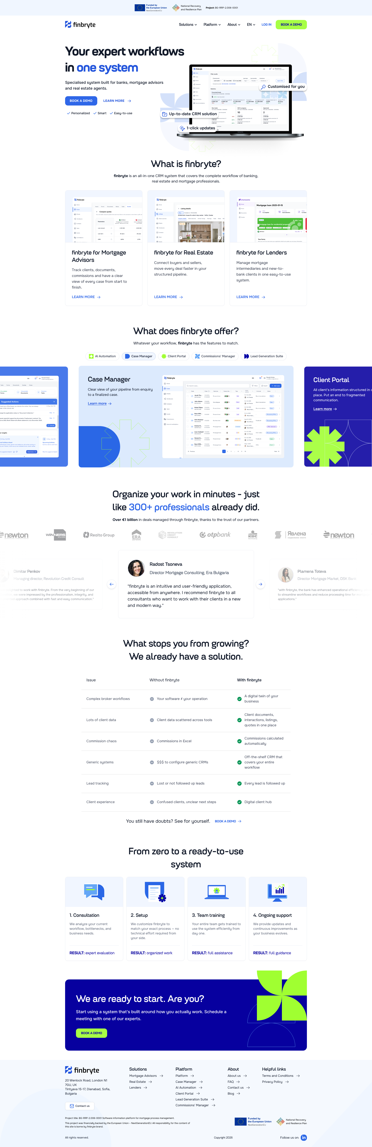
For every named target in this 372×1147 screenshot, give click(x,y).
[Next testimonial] (260, 584)
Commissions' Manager (218, 356)
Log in (266, 25)
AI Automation (105, 356)
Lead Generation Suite (267, 356)
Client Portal (177, 356)
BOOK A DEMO (81, 101)
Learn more (114, 101)
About (232, 24)
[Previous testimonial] (111, 584)
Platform (210, 24)
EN (249, 24)
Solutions (186, 24)
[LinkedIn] (304, 1138)
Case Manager (141, 356)
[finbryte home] (80, 24)
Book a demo (291, 25)
